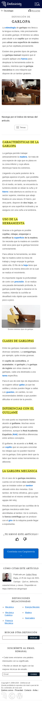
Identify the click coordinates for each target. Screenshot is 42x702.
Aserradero (30, 618)
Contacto (27, 690)
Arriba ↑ (36, 690)
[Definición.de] (12, 4)
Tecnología (8, 11)
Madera (28, 612)
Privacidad (19, 690)
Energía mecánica (33, 607)
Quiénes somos (7, 690)
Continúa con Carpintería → (21, 553)
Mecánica (9, 607)
